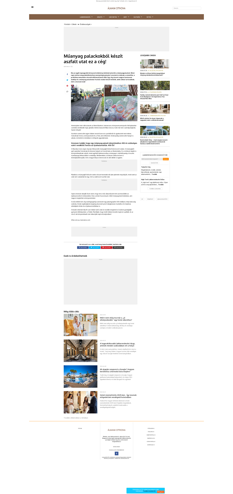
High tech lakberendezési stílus (152, 179)
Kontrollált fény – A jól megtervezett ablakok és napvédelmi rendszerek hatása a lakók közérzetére (154, 142)
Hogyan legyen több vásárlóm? (116, 450)
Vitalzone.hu (151, 431)
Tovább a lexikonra (155, 188)
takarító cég (145, 167)
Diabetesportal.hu (151, 435)
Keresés (166, 159)
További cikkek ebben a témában (76, 418)
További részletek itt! (149, 491)
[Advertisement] (116, 39)
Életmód (137, 17)
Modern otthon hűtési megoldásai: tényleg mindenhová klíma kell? (152, 74)
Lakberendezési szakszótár (155, 155)
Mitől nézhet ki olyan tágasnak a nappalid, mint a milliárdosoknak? (152, 119)
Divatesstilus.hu (151, 438)
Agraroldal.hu (151, 444)
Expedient (128, 457)
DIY (142, 199)
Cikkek (73, 24)
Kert (125, 17)
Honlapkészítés (105, 457)
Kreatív (99, 17)
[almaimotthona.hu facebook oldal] (116, 453)
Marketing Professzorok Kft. (122, 458)
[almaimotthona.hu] (117, 8)
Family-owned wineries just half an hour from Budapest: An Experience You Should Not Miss (154, 96)
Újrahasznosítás (162, 199)
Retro (149, 17)
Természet (150, 199)
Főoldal (67, 24)
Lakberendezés (85, 17)
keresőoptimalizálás (121, 457)
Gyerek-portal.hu (151, 441)
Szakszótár (154, 163)
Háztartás (113, 17)
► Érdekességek (84, 24)
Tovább (154, 174)
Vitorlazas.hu (151, 428)
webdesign (112, 457)
